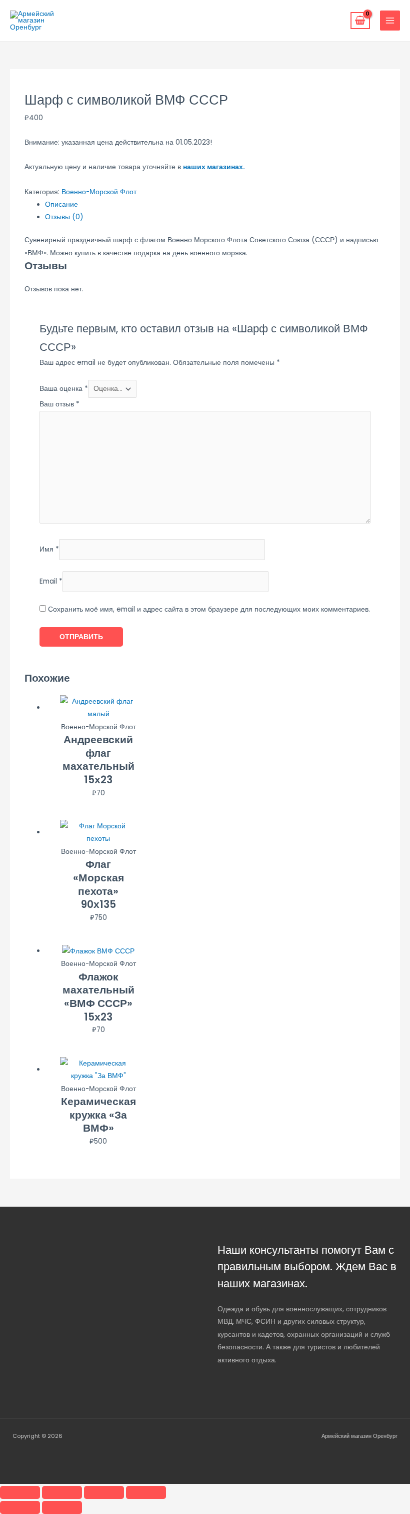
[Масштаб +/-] (20, 1492)
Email (51, 581)
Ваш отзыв (60, 404)
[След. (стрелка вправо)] (62, 1507)
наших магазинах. (214, 167)
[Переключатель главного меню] (390, 21)
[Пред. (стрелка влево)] (20, 1507)
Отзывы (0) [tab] (64, 217)
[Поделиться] (104, 1492)
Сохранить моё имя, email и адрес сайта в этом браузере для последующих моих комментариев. (209, 609)
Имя (49, 549)
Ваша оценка (64, 388)
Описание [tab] (61, 204)
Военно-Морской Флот (99, 192)
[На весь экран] (62, 1492)
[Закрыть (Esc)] (146, 1492)
